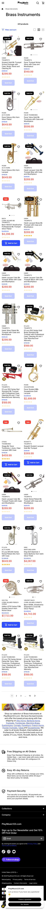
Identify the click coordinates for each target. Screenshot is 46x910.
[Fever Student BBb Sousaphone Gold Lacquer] (34, 372)
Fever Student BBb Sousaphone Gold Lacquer (31, 391)
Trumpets (6, 60)
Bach (4, 218)
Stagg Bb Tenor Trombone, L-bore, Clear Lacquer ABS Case (11, 448)
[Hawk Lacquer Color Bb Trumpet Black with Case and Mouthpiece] (34, 261)
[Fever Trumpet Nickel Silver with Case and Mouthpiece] (34, 46)
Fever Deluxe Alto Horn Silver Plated (10, 118)
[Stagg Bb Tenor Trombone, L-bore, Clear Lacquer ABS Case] (12, 429)
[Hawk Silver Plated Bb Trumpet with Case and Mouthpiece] (12, 314)
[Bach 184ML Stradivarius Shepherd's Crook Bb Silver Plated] (34, 588)
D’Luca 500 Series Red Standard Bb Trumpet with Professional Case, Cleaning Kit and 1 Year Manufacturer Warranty (11, 393)
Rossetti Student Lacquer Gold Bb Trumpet (34, 447)
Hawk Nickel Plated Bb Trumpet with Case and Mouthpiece (33, 501)
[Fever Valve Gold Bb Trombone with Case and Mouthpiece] (34, 100)
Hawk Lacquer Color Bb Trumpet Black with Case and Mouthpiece (33, 279)
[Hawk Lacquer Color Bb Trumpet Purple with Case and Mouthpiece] (12, 482)
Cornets (17, 725)
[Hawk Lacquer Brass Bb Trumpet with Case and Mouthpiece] (34, 206)
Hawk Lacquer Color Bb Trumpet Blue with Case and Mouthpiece (33, 172)
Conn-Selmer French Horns (10, 603)
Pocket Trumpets (9, 727)
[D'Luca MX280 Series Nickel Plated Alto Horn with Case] (12, 535)
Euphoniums (7, 725)
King (25, 547)
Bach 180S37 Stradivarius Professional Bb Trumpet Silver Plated (12, 227)
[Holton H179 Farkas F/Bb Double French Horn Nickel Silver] (12, 588)
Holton (5, 600)
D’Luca (26, 326)
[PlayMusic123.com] (23, 3)
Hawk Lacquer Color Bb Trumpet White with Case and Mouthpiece (11, 279)
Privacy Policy (32, 844)
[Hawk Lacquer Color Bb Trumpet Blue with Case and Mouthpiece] (34, 153)
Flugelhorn (26, 725)
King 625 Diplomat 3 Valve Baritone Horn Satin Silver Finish (34, 554)
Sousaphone (29, 387)
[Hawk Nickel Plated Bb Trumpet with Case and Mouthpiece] (34, 482)
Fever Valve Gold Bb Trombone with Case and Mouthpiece (33, 119)
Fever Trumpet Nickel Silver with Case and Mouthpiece (32, 64)
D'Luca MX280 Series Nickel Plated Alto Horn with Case (11, 554)
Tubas (21, 727)
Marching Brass (33, 723)
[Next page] (34, 696)
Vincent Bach (29, 600)
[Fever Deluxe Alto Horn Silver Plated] (12, 100)
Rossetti (27, 442)
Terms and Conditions (9, 845)
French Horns (38, 725)
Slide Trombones (8, 657)
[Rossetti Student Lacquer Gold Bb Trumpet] (34, 429)
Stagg (4, 442)
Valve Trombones (31, 115)
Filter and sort (10, 30)
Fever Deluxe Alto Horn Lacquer (10, 171)
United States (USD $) (9, 872)
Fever (26, 58)
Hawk (4, 58)
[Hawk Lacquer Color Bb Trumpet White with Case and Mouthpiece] (12, 261)
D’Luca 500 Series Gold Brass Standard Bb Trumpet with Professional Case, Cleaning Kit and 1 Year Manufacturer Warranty (34, 335)
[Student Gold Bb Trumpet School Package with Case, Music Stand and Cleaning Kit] (12, 46)
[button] (43, 3)
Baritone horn (30, 549)
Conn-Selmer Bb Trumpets (8, 221)
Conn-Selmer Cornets (33, 602)
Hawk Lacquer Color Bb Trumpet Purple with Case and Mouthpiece (12, 501)
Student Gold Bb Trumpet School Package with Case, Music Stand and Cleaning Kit (11, 65)
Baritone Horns (33, 720)
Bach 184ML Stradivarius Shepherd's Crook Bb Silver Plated (33, 607)
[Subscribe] (41, 838)
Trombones (6, 444)
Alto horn (6, 115)
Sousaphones (34, 727)
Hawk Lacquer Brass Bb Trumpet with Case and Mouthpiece (33, 225)
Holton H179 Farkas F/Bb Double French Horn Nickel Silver (11, 608)
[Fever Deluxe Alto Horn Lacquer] (12, 153)
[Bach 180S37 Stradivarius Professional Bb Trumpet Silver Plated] (12, 206)
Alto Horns (21, 720)
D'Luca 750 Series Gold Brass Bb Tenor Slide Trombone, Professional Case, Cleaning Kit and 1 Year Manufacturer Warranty (33, 664)
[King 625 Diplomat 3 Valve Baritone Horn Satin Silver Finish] (34, 535)
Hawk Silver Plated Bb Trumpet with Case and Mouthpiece (11, 332)
